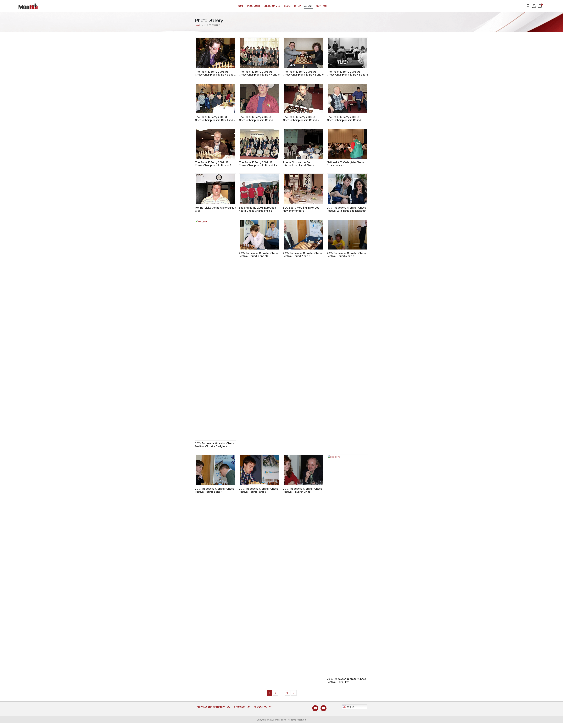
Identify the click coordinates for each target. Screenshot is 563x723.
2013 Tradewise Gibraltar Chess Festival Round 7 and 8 (302, 255)
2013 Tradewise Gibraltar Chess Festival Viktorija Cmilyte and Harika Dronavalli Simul (214, 446)
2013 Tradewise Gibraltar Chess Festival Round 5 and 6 (346, 255)
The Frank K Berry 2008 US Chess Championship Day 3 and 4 (347, 73)
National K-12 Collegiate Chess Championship (345, 164)
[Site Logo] (28, 6)
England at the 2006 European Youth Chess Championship (257, 209)
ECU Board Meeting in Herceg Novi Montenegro (301, 209)
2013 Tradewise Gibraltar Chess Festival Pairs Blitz (346, 680)
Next (294, 693)
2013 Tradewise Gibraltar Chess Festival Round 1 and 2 (258, 490)
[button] (528, 6)
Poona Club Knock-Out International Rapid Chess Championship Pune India (298, 165)
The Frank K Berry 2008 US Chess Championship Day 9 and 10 (214, 74)
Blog (287, 6)
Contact (322, 6)
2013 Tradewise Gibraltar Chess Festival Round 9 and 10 (258, 255)
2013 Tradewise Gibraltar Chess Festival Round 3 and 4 (214, 490)
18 (287, 692)
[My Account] (534, 6)
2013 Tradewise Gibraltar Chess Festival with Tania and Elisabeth (346, 209)
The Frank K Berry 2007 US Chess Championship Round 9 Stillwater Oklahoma (257, 120)
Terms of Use (242, 707)
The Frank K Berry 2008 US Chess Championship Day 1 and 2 (215, 118)
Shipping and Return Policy (213, 707)
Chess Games (272, 6)
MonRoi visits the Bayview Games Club (215, 209)
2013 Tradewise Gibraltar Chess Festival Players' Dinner (302, 490)
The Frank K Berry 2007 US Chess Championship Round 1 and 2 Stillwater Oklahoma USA (259, 165)
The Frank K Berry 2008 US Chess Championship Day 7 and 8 (259, 73)
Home (240, 6)
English (350, 706)
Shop (297, 6)
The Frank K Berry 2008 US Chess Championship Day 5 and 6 (303, 73)
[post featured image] (215, 53)
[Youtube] (315, 708)
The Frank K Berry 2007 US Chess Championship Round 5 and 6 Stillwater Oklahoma (345, 120)
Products (253, 6)
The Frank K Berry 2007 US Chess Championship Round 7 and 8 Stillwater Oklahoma (301, 120)
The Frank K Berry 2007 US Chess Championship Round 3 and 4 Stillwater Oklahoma (213, 165)
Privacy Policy (263, 707)
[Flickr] (323, 708)
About (308, 6)
